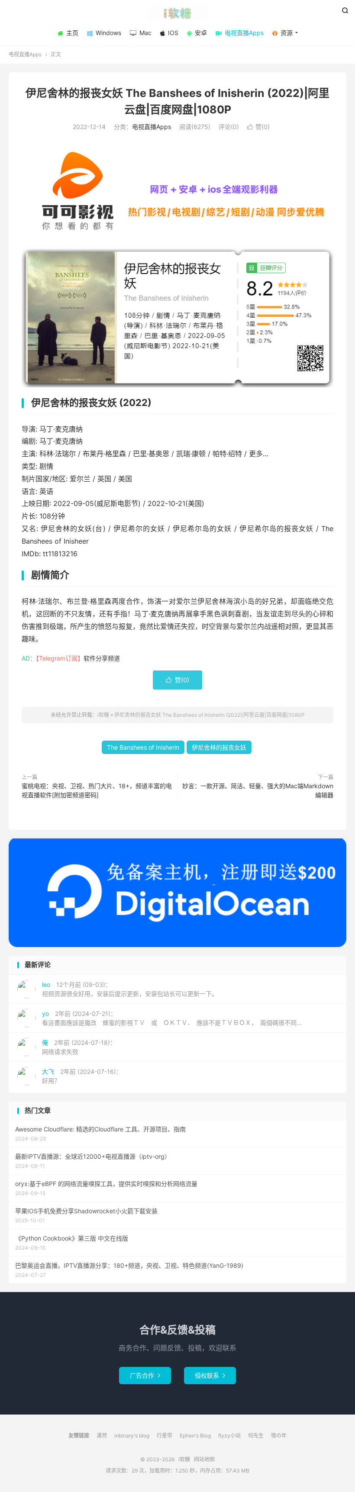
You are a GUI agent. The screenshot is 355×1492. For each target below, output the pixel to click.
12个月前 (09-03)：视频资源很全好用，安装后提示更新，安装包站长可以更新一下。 (130, 989)
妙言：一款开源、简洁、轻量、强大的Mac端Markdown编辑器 (257, 790)
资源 (287, 32)
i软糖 (177, 13)
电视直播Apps (244, 32)
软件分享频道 (102, 658)
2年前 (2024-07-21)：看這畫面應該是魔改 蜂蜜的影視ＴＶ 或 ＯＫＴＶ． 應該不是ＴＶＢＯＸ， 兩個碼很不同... (172, 1018)
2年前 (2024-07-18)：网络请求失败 (79, 1047)
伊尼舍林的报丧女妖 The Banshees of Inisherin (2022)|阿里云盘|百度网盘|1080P (209, 715)
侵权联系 (210, 1375)
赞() (258, 126)
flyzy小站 (229, 1435)
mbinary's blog (131, 1435)
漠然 (102, 1435)
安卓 (201, 32)
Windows (108, 32)
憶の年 (279, 1435)
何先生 (256, 1435)
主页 (72, 32)
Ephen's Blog (195, 1435)
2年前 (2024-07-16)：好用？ (82, 1076)
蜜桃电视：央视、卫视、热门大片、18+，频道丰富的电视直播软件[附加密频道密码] (97, 790)
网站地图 (204, 1459)
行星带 (164, 1435)
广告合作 (145, 1375)
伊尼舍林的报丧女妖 (219, 747)
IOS (173, 32)
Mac (145, 32)
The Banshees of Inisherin (143, 747)
